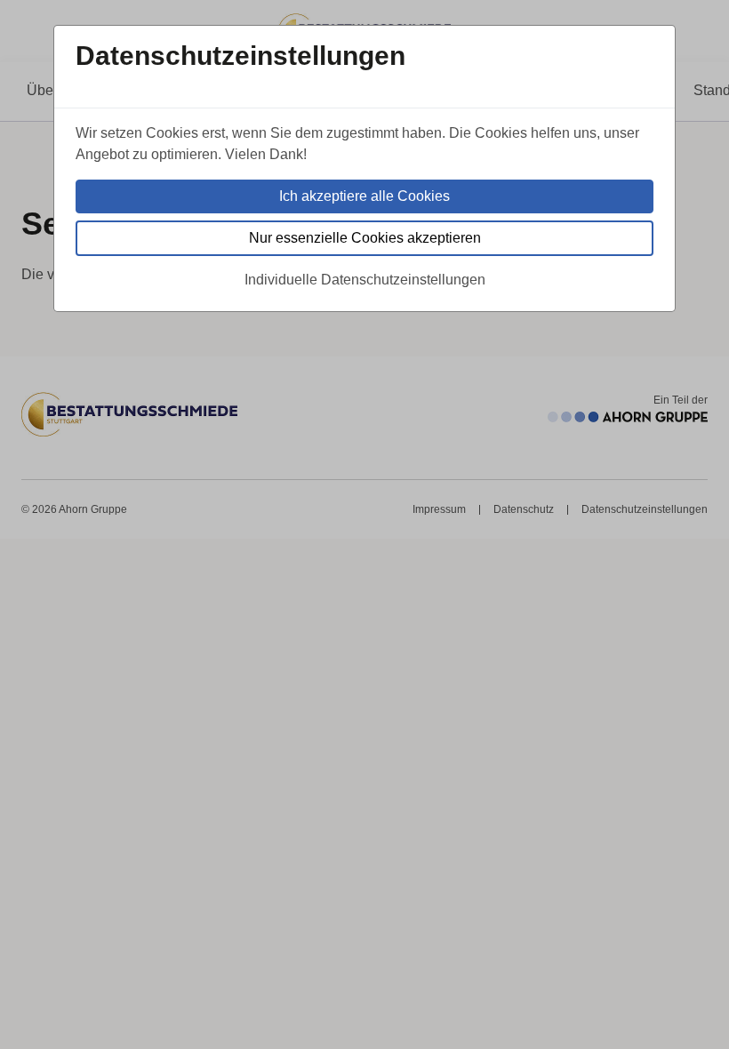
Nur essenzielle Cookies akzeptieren (365, 237)
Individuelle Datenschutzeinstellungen (364, 279)
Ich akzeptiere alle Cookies (364, 196)
